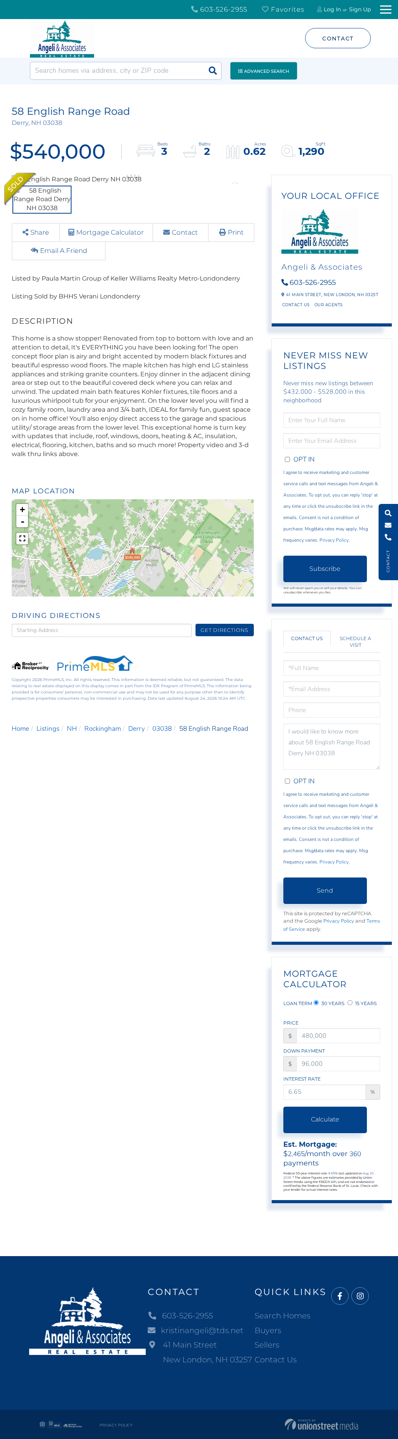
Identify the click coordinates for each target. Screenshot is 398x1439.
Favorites (286, 9)
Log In (332, 9)
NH (72, 728)
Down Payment (304, 1051)
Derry (136, 728)
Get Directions (224, 630)
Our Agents (328, 304)
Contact (338, 38)
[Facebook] (340, 1296)
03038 (162, 728)
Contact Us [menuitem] (276, 1359)
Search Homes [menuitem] (283, 1315)
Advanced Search (266, 71)
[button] (212, 70)
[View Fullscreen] (22, 538)
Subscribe (324, 568)
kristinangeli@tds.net (202, 1330)
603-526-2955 (222, 9)
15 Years (365, 1003)
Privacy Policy (334, 540)
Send (325, 890)
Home (20, 728)
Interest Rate (302, 1079)
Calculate (325, 1119)
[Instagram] (360, 1296)
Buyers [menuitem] (268, 1330)
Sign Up (360, 9)
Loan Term (297, 1003)
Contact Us (296, 304)
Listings (48, 728)
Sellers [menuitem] (267, 1345)
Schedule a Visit (355, 641)
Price (290, 1023)
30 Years (332, 1003)
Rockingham (102, 728)
